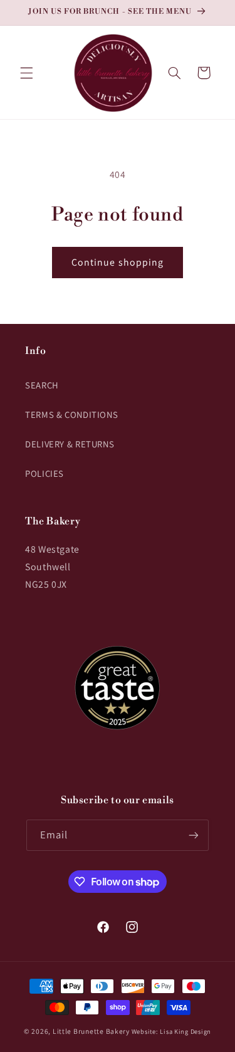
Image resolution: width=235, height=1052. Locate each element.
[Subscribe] (193, 835)
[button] (26, 72)
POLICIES (44, 473)
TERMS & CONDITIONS (71, 414)
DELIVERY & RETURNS (69, 444)
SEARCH (42, 385)
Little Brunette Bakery (91, 1031)
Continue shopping (117, 262)
